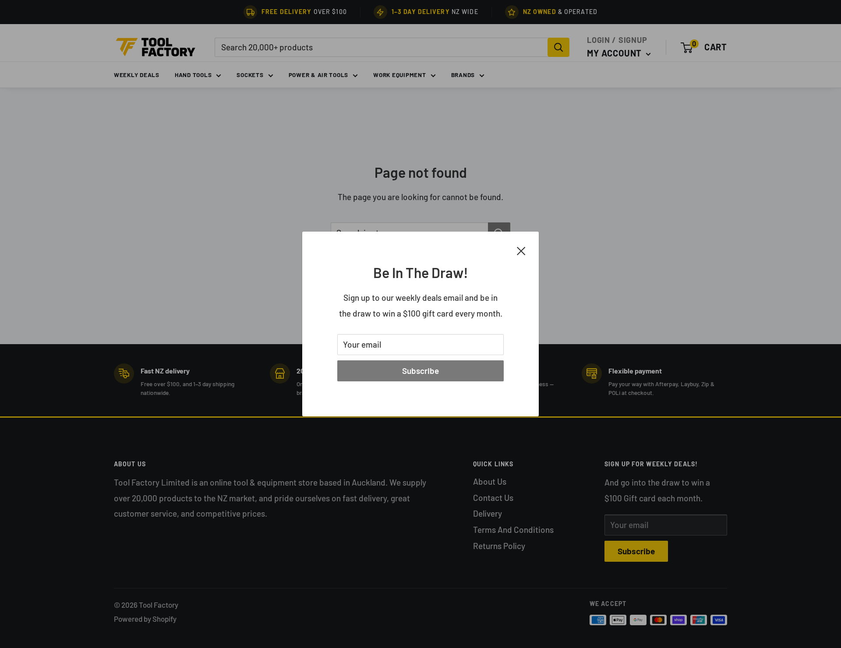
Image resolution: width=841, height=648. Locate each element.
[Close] (521, 250)
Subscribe (420, 371)
